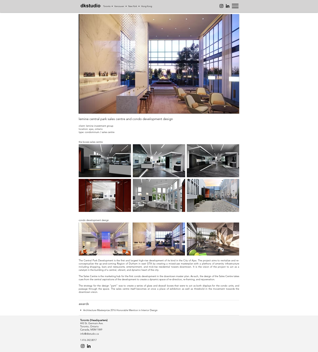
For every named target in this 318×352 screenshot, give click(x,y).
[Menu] (235, 6)
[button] (159, 64)
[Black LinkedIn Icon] (227, 5)
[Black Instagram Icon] (82, 346)
